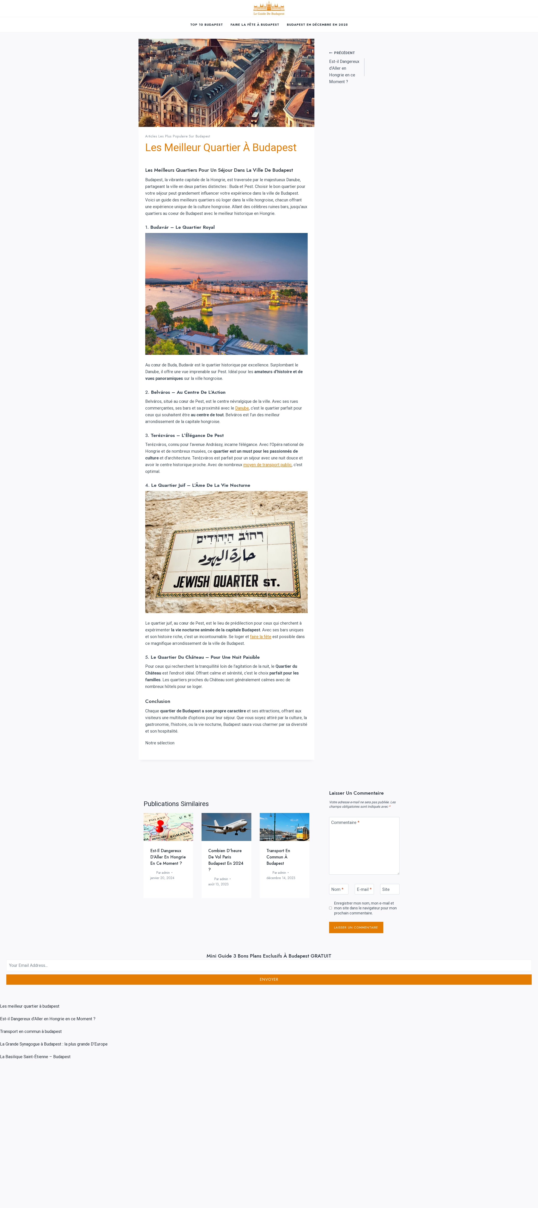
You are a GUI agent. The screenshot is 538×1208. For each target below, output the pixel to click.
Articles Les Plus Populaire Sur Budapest (177, 136)
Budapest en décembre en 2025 (317, 24)
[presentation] (168, 827)
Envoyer (269, 979)
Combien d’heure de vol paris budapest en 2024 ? (225, 860)
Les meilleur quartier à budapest (29, 1006)
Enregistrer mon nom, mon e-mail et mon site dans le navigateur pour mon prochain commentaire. (365, 908)
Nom (337, 889)
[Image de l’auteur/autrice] (152, 872)
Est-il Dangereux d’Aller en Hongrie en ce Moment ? (344, 67)
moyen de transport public (267, 464)
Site (386, 889)
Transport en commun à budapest (278, 857)
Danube (242, 408)
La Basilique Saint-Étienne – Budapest (35, 1056)
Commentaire (345, 822)
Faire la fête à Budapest (255, 24)
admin (166, 872)
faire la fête (260, 636)
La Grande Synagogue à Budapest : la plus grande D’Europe (54, 1044)
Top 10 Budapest (206, 24)
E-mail (364, 889)
